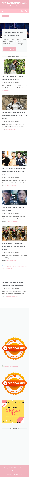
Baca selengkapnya (10, 49)
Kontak (11, 467)
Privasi (15, 467)
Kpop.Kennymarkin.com (14, 3)
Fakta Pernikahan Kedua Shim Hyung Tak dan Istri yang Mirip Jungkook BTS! (14, 171)
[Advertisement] (14, 141)
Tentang (6, 467)
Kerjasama (14, 470)
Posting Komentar (15, 82)
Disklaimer (21, 467)
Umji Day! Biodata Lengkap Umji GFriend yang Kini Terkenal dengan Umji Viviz (13, 246)
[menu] (3, 11)
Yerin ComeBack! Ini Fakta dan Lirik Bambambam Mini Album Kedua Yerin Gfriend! (14, 115)
